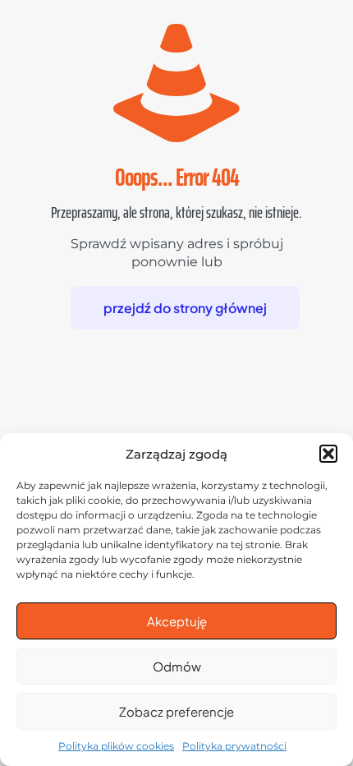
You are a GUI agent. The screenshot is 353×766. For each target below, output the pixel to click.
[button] (328, 453)
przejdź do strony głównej (185, 307)
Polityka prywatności (234, 746)
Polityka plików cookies (116, 746)
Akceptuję (177, 621)
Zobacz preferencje (176, 711)
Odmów (177, 666)
